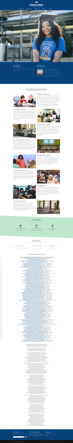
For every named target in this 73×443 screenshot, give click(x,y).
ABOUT (41, 441)
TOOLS (51, 441)
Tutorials (36, 227)
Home (38, 441)
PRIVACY (59, 441)
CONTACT (56, 441)
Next (72, 35)
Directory (20, 227)
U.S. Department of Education (51, 273)
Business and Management (37, 245)
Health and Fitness (52, 245)
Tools (53, 227)
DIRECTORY (44, 441)
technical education (42, 298)
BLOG (53, 441)
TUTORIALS (47, 441)
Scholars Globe (17, 441)
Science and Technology (20, 245)
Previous (1, 35)
